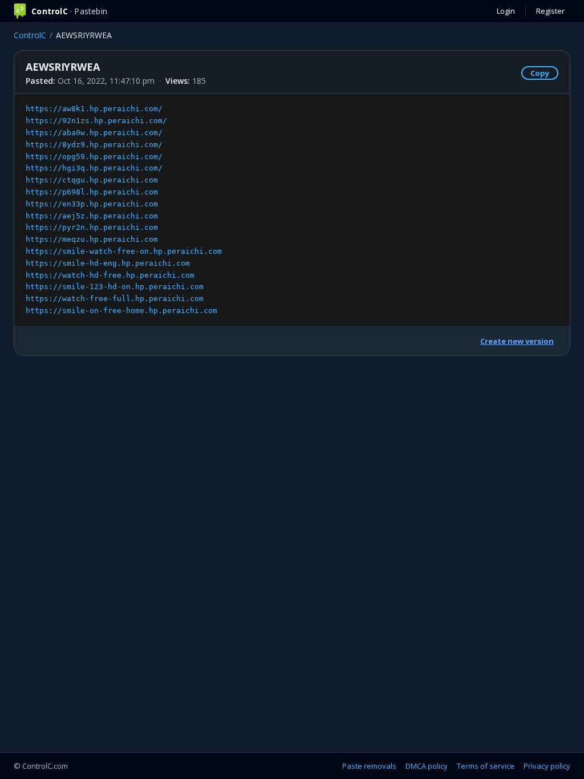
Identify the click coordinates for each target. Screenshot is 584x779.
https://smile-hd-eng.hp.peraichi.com (108, 263)
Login (506, 11)
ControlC (30, 35)
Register (550, 11)
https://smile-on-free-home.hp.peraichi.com (121, 310)
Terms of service (485, 766)
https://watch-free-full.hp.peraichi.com (115, 298)
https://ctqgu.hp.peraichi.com (92, 180)
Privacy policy (547, 766)
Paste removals (369, 766)
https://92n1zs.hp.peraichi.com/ (96, 120)
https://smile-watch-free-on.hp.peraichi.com (124, 251)
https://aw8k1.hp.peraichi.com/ (94, 108)
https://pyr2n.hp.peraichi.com (92, 227)
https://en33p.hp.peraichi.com (92, 204)
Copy (539, 73)
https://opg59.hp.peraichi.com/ (94, 156)
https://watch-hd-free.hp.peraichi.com (110, 275)
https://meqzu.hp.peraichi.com (92, 239)
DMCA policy (426, 766)
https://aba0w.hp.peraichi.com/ (94, 132)
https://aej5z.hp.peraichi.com (92, 216)
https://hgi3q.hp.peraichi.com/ (94, 168)
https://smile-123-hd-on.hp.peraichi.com (115, 286)
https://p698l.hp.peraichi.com (92, 192)
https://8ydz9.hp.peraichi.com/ (94, 144)
